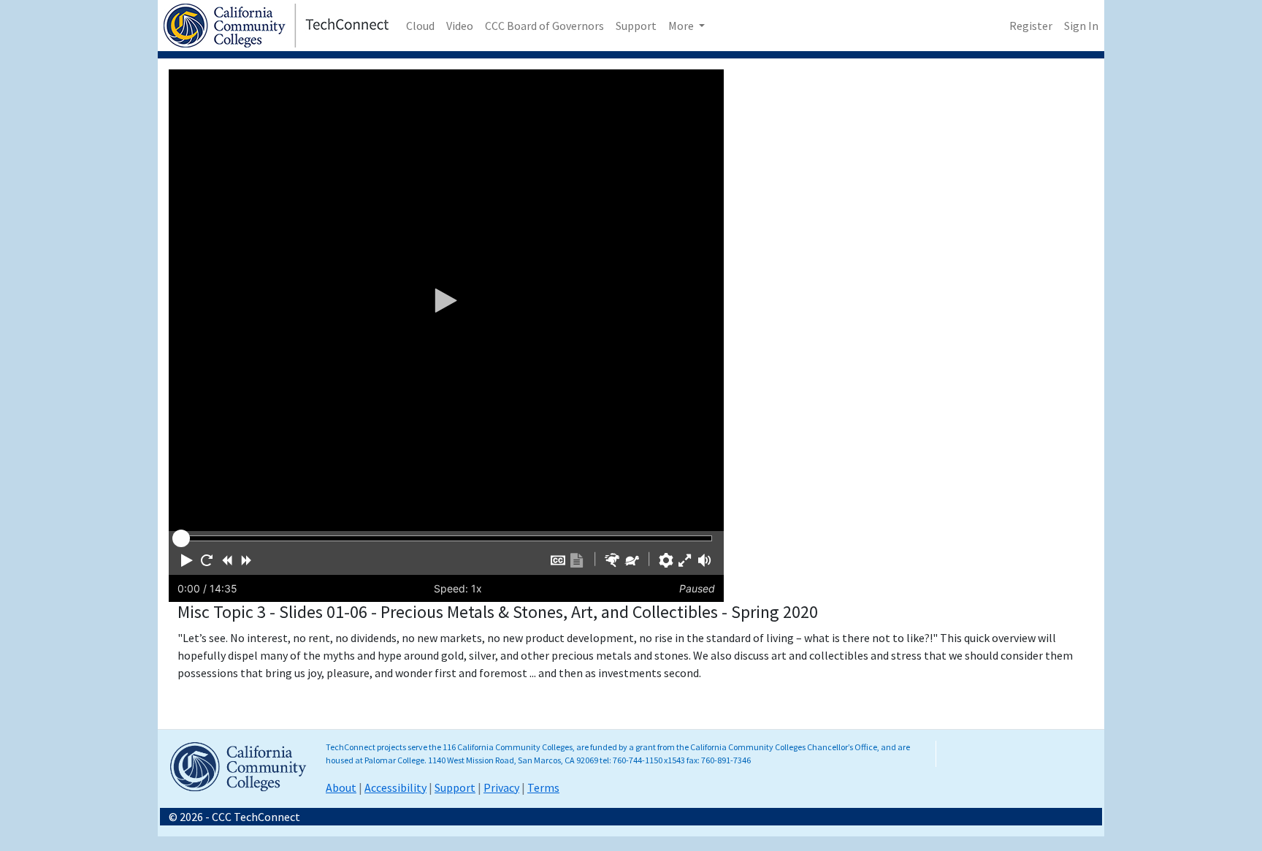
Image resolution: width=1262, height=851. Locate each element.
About (341, 787)
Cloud (420, 25)
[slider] (181, 538)
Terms (543, 787)
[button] (187, 560)
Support (636, 25)
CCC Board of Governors (544, 25)
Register (1030, 25)
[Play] (446, 300)
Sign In (1081, 25)
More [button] (682, 25)
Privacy (501, 787)
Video (459, 25)
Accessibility (395, 787)
